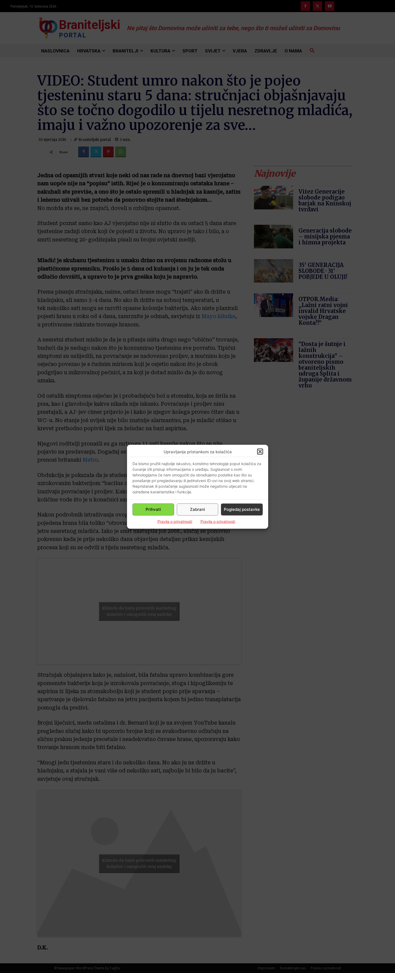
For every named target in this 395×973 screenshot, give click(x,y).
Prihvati (153, 509)
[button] (260, 451)
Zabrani (197, 509)
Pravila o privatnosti (174, 521)
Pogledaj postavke (242, 509)
